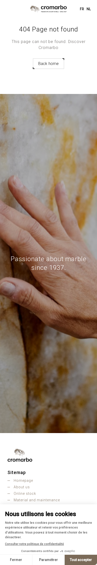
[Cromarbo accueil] (48, 455)
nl (89, 9)
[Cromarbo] (48, 8)
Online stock (25, 494)
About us (22, 487)
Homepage (23, 481)
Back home (48, 63)
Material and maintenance (37, 500)
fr (82, 9)
